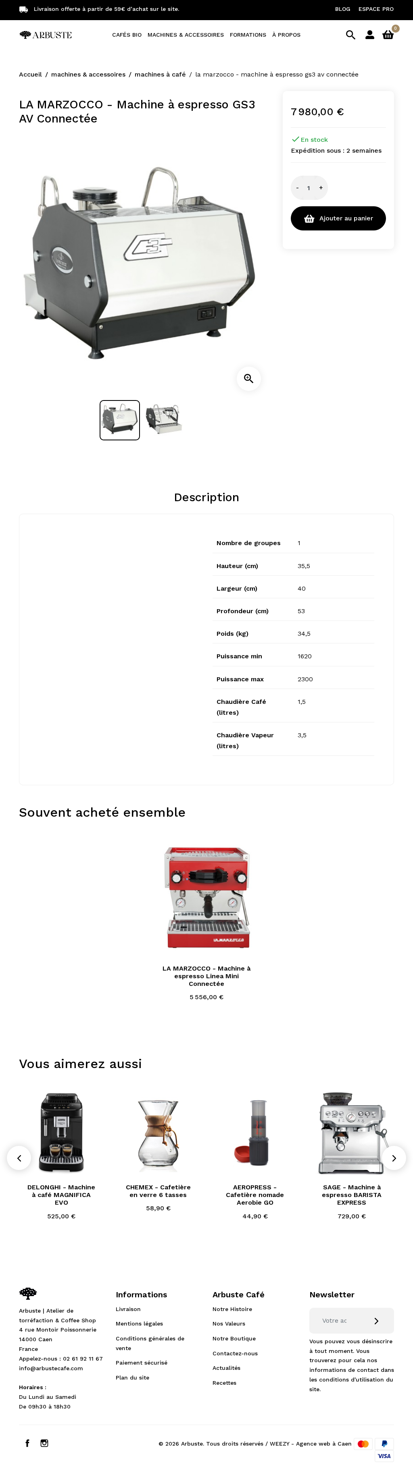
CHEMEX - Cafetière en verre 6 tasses (158, 1191)
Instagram (44, 1443)
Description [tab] (206, 497)
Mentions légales (139, 1323)
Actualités (226, 1368)
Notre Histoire (232, 1309)
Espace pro (376, 9)
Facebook (27, 1443)
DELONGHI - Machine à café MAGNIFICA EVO (61, 1194)
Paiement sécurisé (141, 1362)
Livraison (128, 1309)
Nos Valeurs (229, 1323)
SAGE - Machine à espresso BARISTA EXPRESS (352, 1194)
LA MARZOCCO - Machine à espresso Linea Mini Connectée (206, 976)
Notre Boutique (234, 1338)
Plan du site (132, 1377)
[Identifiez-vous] (369, 34)
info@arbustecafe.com (51, 1368)
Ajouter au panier (345, 218)
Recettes (224, 1383)
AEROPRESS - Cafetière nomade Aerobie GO (255, 1194)
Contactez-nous (235, 1353)
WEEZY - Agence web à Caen (311, 1443)
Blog (342, 9)
